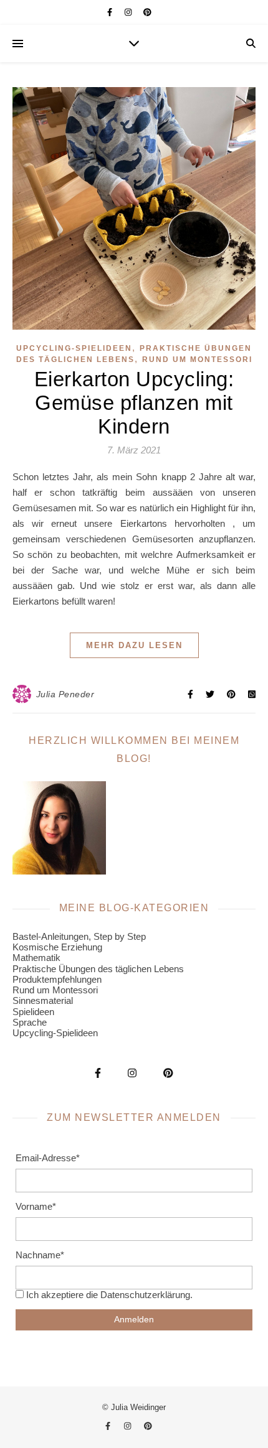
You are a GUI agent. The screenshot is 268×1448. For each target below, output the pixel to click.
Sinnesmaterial (42, 1000)
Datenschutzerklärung (145, 1294)
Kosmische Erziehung (57, 947)
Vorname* (36, 1206)
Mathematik (36, 957)
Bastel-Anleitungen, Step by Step (79, 936)
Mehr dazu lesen (134, 645)
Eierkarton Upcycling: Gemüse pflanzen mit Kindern (134, 403)
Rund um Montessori (197, 359)
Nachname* (40, 1255)
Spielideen (33, 1011)
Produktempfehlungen (57, 979)
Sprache (29, 1022)
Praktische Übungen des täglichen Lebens (98, 968)
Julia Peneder (65, 694)
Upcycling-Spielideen (74, 348)
